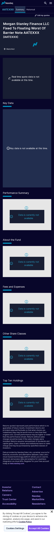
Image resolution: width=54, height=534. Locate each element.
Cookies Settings (15, 528)
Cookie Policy (25, 522)
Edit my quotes (43, 15)
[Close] (52, 511)
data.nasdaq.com (17, 463)
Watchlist (10, 49)
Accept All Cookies (39, 528)
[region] (27, 521)
